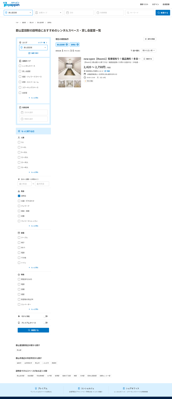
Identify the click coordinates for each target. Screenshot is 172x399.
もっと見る (34, 98)
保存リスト (144, 4)
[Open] (30, 12)
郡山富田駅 (40, 22)
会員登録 (166, 4)
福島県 (24, 22)
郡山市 (32, 22)
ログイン (155, 4)
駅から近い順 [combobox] (147, 50)
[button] (33, 65)
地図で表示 (34, 53)
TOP (17, 22)
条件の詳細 (151, 39)
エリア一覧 (41, 43)
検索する (164, 12)
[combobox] (17, 13)
